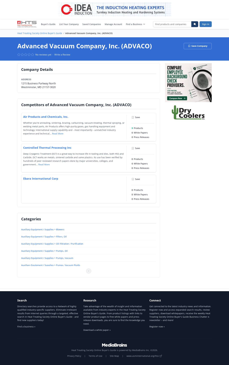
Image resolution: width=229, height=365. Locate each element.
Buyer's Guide (48, 24)
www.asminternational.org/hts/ (143, 355)
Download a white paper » (97, 329)
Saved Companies (91, 24)
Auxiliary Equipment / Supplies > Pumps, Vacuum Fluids (50, 265)
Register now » (157, 326)
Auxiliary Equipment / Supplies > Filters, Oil (44, 236)
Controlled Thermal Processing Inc (47, 147)
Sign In (205, 24)
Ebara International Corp (40, 178)
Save (137, 117)
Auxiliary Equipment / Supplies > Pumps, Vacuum (47, 258)
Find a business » (26, 326)
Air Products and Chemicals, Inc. (45, 117)
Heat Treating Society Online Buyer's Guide (39, 33)
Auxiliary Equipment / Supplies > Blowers (42, 229)
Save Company (199, 45)
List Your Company (69, 24)
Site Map (114, 355)
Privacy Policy (74, 355)
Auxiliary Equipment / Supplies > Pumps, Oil (44, 250)
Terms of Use (95, 355)
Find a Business (134, 24)
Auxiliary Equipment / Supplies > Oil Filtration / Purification (52, 243)
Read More (57, 133)
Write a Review (62, 54)
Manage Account (113, 24)
